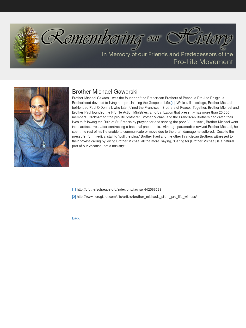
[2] (189, 121)
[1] (173, 102)
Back (76, 218)
